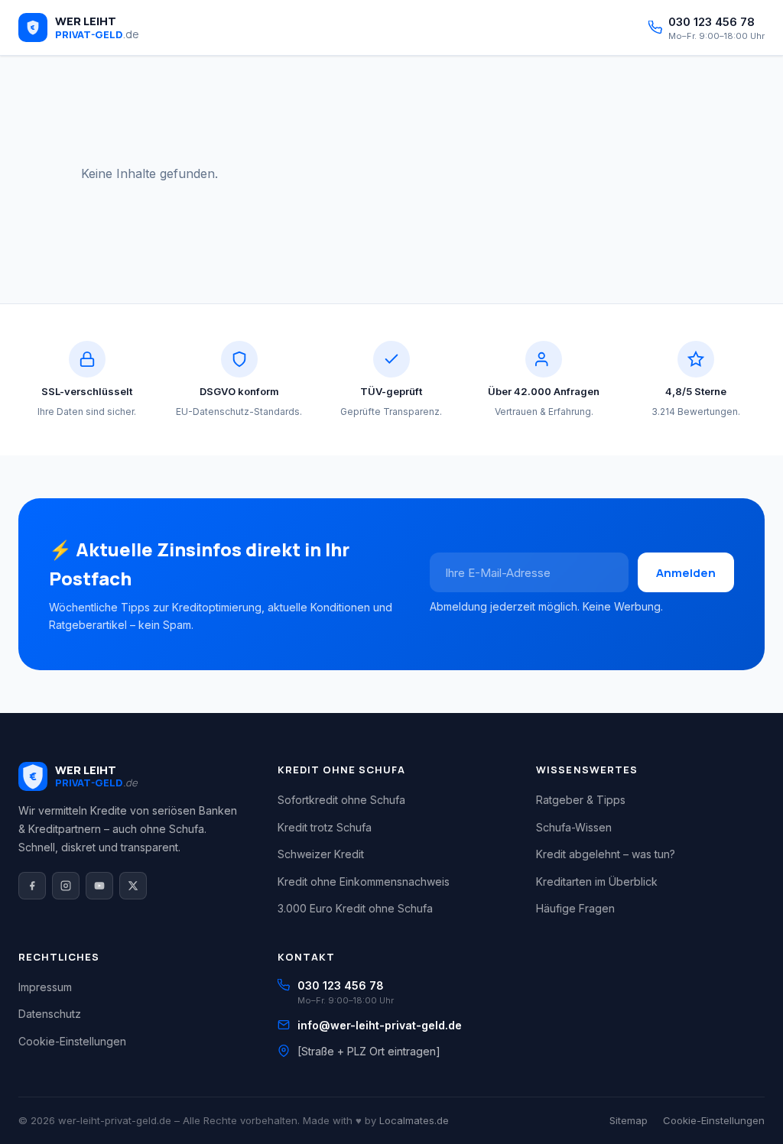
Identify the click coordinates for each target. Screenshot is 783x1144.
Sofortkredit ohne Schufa (341, 799)
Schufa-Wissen (574, 827)
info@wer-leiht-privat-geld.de (379, 1025)
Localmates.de (414, 1120)
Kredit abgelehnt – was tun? (605, 853)
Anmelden (686, 573)
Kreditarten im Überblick (597, 881)
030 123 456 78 (340, 985)
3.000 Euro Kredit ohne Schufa (355, 908)
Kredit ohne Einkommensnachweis (364, 881)
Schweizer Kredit (321, 853)
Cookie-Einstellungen (72, 1041)
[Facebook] (32, 885)
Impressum (45, 986)
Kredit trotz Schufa (325, 827)
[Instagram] (66, 885)
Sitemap (628, 1120)
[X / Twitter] (133, 885)
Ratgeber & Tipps (580, 799)
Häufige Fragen (575, 908)
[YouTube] (99, 885)
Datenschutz (49, 1013)
